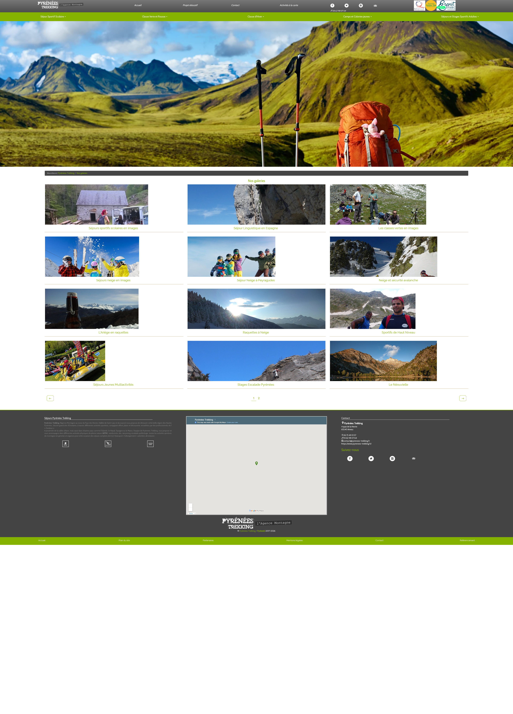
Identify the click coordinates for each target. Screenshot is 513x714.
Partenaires (208, 540)
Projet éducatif (190, 5)
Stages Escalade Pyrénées (281, 384)
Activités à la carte (289, 5)
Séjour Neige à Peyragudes (281, 280)
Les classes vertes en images (423, 228)
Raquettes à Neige (284, 332)
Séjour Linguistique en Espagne (279, 228)
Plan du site (124, 540)
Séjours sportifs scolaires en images (136, 228)
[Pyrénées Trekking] (85, 5)
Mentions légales (295, 540)
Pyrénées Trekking (247, 531)
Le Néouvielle (428, 384)
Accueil (137, 5)
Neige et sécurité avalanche (423, 280)
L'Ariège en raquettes (141, 332)
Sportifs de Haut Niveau (425, 332)
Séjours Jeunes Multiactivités (138, 384)
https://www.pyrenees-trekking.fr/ (356, 444)
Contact (235, 5)
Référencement (467, 540)
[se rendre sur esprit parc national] (446, 5)
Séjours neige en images (139, 280)
